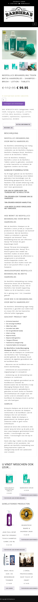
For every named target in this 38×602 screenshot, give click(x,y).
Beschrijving (9, 124)
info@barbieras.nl (25, 3)
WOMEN (16, 119)
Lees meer (9, 588)
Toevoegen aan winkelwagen (13, 103)
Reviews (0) (8, 127)
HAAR (32, 109)
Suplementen (15, 116)
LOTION (28, 112)
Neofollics (17, 114)
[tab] (9, 124)
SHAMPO (26, 114)
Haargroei (11, 112)
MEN (11, 114)
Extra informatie (23, 124)
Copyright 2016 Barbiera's (8, 599)
